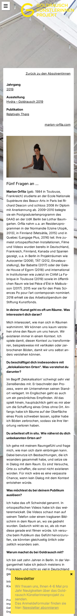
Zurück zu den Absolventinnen (48, 73)
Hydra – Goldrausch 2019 (24, 101)
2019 (9, 89)
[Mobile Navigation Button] (6, 6)
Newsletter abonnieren (41, 607)
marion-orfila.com (58, 124)
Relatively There (17, 114)
